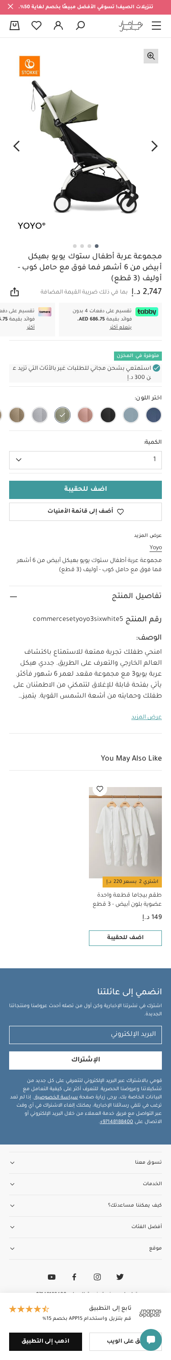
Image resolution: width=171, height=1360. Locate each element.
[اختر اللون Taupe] (17, 415)
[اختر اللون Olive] (62, 415)
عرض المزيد (146, 717)
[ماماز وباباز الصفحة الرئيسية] (131, 26)
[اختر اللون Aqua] (131, 415)
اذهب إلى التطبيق (45, 1342)
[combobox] (85, 460)
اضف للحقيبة (125, 938)
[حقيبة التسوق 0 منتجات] (14, 26)
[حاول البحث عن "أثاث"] (80, 26)
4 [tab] (75, 246)
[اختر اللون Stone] (39, 415)
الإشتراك (85, 1060)
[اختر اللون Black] (108, 415)
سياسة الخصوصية (56, 1097)
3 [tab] (82, 246)
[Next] (16, 146)
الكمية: (153, 443)
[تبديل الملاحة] (156, 26)
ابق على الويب (125, 1342)
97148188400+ (116, 1122)
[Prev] (154, 146)
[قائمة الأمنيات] (100, 789)
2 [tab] (89, 246)
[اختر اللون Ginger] (85, 415)
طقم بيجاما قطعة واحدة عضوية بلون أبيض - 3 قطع (127, 900)
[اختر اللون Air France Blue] (153, 415)
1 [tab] (96, 246)
